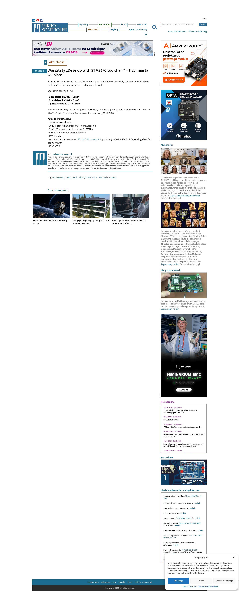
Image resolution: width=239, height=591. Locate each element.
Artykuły (114, 29)
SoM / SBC (142, 24)
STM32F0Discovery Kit (89, 139)
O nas (130, 582)
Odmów (201, 581)
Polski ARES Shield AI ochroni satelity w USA (50, 222)
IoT (145, 35)
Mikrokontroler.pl (62, 154)
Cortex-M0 (58, 178)
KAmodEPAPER (192, 496)
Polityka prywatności (143, 582)
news (68, 178)
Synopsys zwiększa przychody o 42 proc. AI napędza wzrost (91, 222)
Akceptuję (178, 581)
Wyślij (202, 24)
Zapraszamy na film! (170, 264)
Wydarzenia (105, 24)
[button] (233, 557)
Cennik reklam (93, 582)
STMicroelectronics (106, 178)
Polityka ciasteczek (189, 586)
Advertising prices (108, 582)
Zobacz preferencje (224, 581)
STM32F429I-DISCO (184, 518)
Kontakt (122, 582)
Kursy (124, 24)
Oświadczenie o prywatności (208, 586)
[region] (183, 428)
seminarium (78, 178)
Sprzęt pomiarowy (138, 29)
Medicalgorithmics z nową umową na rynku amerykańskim (129, 222)
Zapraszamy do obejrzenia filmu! (185, 196)
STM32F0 (90, 178)
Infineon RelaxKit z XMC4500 (189, 523)
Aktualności (93, 29)
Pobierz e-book (198, 31)
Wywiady (83, 24)
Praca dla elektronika (177, 31)
